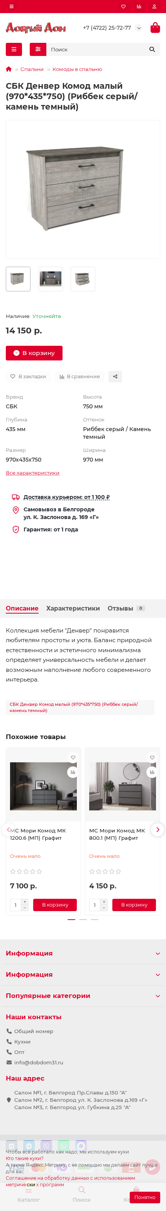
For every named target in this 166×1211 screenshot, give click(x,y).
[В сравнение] (73, 772)
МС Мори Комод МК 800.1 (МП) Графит (117, 834)
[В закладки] (73, 757)
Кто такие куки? (25, 1158)
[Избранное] (123, 6)
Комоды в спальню (77, 69)
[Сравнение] (139, 6)
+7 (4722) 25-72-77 (107, 27)
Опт (19, 1052)
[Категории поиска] (38, 49)
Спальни (32, 69)
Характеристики (73, 608)
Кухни (22, 1041)
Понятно (145, 1197)
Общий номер (33, 1031)
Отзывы (125, 608)
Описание (22, 608)
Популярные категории (48, 996)
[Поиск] (152, 49)
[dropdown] (11, 6)
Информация (29, 953)
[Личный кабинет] (154, 6)
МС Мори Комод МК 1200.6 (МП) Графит (38, 834)
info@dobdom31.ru (38, 1062)
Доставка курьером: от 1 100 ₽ (67, 497)
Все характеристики (32, 473)
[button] (8, 829)
